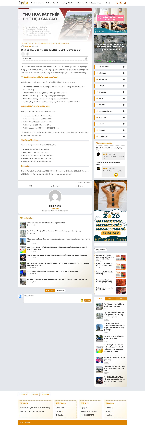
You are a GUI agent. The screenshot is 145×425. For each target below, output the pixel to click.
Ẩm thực (109, 408)
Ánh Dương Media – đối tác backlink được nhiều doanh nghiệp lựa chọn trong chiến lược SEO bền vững (57, 248)
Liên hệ (107, 3)
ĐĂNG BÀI (45, 394)
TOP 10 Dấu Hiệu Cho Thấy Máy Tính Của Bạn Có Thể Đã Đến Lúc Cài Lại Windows (57, 255)
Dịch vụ (48, 3)
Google (85, 3)
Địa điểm (109, 415)
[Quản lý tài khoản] (121, 3)
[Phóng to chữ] (27, 54)
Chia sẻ (80, 186)
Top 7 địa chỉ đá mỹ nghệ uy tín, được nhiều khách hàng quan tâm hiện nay (54, 231)
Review (34, 3)
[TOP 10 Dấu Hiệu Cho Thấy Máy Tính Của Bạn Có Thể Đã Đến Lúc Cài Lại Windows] (23, 257)
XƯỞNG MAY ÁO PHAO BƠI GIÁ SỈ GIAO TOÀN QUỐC (104, 265)
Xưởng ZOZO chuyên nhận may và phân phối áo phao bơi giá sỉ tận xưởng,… (105, 258)
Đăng (88, 300)
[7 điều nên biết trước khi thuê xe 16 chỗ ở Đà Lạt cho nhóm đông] (99, 369)
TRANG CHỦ (24, 394)
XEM (111, 299)
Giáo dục (92, 3)
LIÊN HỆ (35, 394)
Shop (99, 3)
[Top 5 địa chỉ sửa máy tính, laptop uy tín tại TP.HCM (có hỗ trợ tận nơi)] (23, 274)
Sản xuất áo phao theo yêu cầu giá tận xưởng (104, 281)
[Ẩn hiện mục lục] (86, 58)
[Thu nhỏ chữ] (23, 54)
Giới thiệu (59, 415)
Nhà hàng (63, 3)
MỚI (100, 299)
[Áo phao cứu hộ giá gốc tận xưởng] (121, 274)
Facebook (61, 290)
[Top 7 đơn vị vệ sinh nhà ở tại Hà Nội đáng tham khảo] (23, 225)
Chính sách (60, 408)
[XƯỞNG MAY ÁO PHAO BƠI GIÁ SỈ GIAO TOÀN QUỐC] (121, 266)
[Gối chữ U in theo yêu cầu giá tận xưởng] (99, 360)
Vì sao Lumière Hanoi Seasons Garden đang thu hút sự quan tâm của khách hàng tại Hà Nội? (58, 240)
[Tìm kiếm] (125, 3)
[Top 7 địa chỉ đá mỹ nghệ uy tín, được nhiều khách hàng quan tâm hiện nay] (23, 233)
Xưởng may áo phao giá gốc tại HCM (104, 289)
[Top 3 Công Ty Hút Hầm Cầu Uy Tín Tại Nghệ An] (99, 338)
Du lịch (55, 3)
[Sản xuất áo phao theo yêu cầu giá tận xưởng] (121, 282)
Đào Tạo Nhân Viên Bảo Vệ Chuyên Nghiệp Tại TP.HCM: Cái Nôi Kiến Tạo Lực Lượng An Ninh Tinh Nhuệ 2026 (58, 264)
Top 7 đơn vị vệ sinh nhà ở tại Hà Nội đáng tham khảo (46, 223)
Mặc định (50, 290)
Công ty (41, 3)
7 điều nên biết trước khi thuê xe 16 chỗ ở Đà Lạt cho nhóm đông (114, 368)
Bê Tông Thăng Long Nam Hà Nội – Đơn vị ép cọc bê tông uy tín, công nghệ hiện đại (57, 279)
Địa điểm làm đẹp (74, 3)
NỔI (122, 299)
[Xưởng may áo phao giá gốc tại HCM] (121, 290)
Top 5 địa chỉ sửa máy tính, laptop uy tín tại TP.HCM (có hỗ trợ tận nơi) (52, 271)
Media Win (27, 46)
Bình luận (55, 186)
